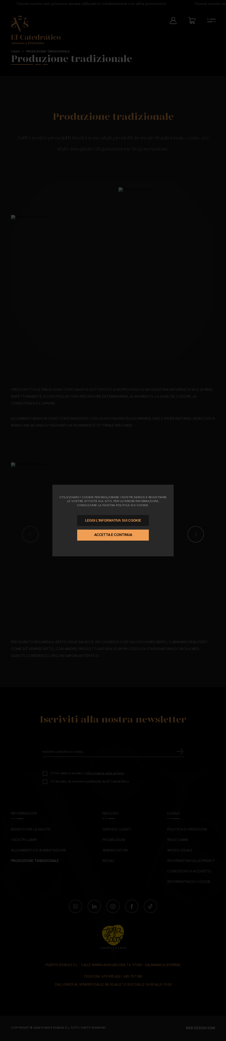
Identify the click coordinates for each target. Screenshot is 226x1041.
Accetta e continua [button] (113, 535)
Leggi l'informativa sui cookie (113, 520)
